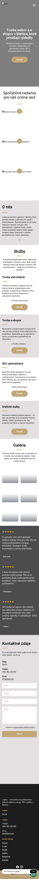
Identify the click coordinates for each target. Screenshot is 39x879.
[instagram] (21, 867)
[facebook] (17, 867)
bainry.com (27, 876)
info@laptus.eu (8, 679)
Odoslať (19, 734)
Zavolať (20, 60)
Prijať (33, 871)
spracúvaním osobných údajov (24, 727)
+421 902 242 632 (9, 672)
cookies (17, 871)
